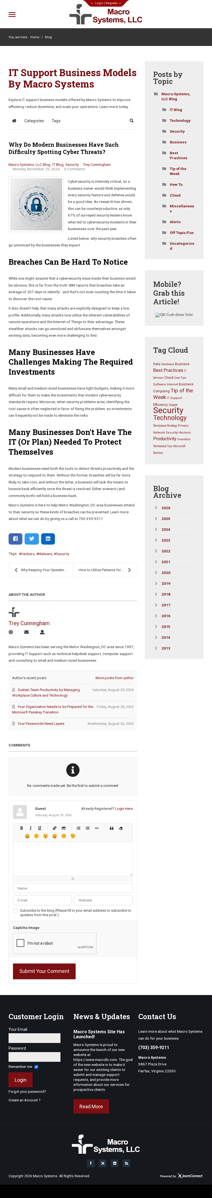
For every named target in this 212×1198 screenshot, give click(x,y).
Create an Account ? (25, 1100)
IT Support (174, 398)
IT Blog (57, 164)
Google (173, 404)
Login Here (124, 808)
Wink (73, 836)
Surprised (45, 836)
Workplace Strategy (165, 425)
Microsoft (179, 446)
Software (159, 384)
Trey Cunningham (97, 164)
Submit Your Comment (44, 971)
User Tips (180, 377)
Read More (91, 1106)
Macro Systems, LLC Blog (29, 164)
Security (72, 164)
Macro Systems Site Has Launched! (99, 1034)
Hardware (167, 364)
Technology (180, 120)
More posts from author (115, 678)
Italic (30, 828)
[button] (131, 120)
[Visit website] (11, 632)
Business (178, 142)
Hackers (28, 554)
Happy (27, 836)
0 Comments (74, 169)
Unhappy (64, 836)
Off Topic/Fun (182, 232)
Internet (172, 384)
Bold (21, 828)
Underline (40, 828)
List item (97, 828)
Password (17, 1048)
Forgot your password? (27, 1091)
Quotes (112, 828)
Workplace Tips (163, 446)
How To (176, 184)
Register (112, 3)
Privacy (183, 425)
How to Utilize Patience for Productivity (108, 570)
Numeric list (88, 828)
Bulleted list (78, 828)
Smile (36, 836)
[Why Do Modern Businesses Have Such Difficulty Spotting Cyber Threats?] (36, 204)
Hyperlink (54, 828)
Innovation (183, 439)
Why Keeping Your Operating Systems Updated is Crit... (47, 570)
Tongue (54, 836)
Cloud (175, 195)
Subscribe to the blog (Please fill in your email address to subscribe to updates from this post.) (75, 912)
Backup (158, 452)
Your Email (18, 1029)
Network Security (165, 432)
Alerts (175, 222)
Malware (45, 554)
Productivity (164, 438)
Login (99, 3)
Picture (64, 828)
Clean (121, 828)
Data (156, 364)
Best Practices (168, 370)
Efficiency (160, 405)
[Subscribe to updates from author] (26, 632)
